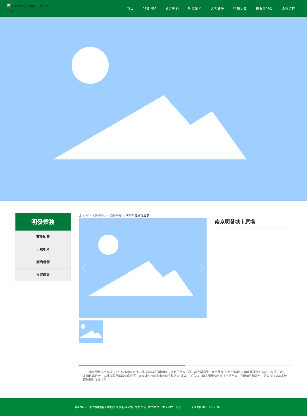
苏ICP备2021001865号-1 (206, 407)
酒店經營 (43, 262)
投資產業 (43, 274)
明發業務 (99, 215)
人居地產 (43, 249)
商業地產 (43, 236)
